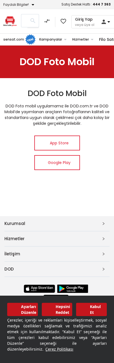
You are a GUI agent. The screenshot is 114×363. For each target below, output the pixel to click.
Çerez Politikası (59, 349)
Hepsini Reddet (63, 309)
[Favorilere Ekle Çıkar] (63, 21)
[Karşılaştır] (47, 21)
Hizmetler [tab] (14, 239)
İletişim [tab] (12, 254)
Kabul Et (95, 309)
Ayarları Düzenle (28, 309)
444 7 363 (102, 4)
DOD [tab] (9, 269)
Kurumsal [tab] (14, 223)
